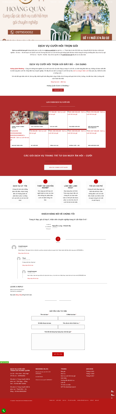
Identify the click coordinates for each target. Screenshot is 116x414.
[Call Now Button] (4, 410)
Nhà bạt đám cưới (17, 147)
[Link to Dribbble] (104, 405)
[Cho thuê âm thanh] (38, 120)
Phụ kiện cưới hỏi (74, 129)
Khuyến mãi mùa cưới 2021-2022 (43, 377)
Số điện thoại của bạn (44, 328)
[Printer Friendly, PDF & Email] (4, 367)
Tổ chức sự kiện (66, 390)
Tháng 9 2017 (90, 381)
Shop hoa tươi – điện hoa (58, 84)
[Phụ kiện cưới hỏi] (77, 120)
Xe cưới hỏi (34, 147)
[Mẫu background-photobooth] (96, 120)
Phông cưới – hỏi (74, 147)
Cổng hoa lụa (54, 147)
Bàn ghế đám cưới (93, 147)
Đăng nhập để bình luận (23, 258)
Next (102, 222)
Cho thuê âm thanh (37, 129)
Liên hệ (63, 388)
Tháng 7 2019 (90, 379)
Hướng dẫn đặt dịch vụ (67, 385)
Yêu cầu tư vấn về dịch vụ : (71, 328)
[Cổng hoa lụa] (57, 139)
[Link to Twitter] (102, 405)
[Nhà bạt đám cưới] (19, 139)
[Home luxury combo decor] (19, 120)
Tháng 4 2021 (90, 376)
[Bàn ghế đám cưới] (96, 139)
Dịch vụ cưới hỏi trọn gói (68, 381)
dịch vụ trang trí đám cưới (81, 73)
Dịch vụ (63, 379)
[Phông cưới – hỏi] (77, 139)
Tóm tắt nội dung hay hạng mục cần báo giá (58, 337)
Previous (13, 222)
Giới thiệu (64, 383)
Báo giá (63, 376)
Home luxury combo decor (18, 129)
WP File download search (68, 392)
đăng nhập (19, 300)
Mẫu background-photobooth (93, 129)
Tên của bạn (44, 319)
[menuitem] (53, 2)
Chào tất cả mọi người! (41, 385)
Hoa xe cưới (53, 129)
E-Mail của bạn (71, 319)
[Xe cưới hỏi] (38, 139)
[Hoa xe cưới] (57, 120)
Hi (36, 382)
